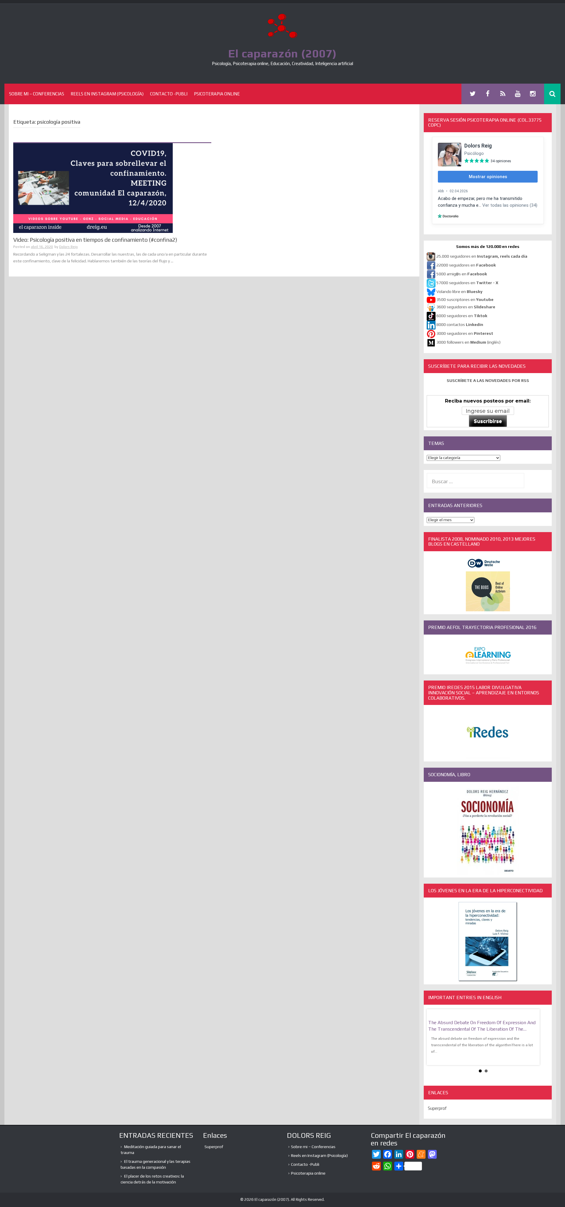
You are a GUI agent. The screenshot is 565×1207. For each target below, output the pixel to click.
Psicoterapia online (217, 93)
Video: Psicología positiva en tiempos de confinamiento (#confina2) (95, 239)
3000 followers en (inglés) (468, 342)
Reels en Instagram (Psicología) (107, 93)
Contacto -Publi (168, 93)
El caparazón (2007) (282, 53)
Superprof (437, 1108)
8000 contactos (459, 324)
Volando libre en (459, 291)
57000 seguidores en (467, 282)
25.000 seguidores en (481, 256)
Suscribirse (488, 421)
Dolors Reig (68, 247)
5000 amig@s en (461, 273)
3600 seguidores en (465, 306)
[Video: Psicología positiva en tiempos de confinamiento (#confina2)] (93, 187)
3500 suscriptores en (464, 299)
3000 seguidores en (464, 333)
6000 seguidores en (461, 315)
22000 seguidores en (466, 265)
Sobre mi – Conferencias (36, 93)
